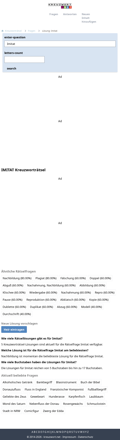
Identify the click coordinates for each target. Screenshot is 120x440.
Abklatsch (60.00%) (72, 299)
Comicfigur (31, 411)
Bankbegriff (44, 382)
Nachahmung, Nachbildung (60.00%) (51, 285)
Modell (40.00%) (91, 307)
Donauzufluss (12, 389)
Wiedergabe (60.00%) (43, 292)
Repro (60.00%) (104, 292)
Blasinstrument (66, 382)
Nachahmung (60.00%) (76, 292)
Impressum (69, 437)
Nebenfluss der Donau (44, 404)
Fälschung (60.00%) (73, 278)
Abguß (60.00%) (13, 285)
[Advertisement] (60, 98)
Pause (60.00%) (12, 299)
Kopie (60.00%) (98, 299)
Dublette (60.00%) (14, 307)
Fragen (53, 14)
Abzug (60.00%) (67, 307)
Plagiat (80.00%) (45, 278)
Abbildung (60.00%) (92, 285)
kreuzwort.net (52, 437)
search (11, 68)
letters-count (13, 53)
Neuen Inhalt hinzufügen (89, 17)
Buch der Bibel (90, 382)
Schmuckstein (96, 404)
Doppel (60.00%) (100, 278)
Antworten (70, 14)
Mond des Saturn (14, 404)
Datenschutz (85, 437)
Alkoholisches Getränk (17, 382)
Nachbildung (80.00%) (17, 278)
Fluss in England (35, 389)
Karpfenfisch (77, 396)
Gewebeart (37, 396)
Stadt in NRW (11, 411)
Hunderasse (57, 396)
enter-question (14, 37)
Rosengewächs (73, 404)
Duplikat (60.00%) (41, 307)
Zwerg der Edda (53, 411)
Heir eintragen (14, 329)
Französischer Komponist (67, 389)
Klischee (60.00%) (14, 292)
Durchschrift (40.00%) (17, 314)
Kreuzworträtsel (13, 30)
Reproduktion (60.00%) (41, 299)
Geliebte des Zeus (14, 396)
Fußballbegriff (97, 389)
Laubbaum (96, 396)
